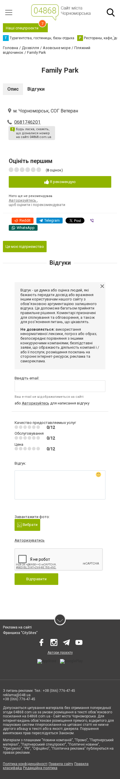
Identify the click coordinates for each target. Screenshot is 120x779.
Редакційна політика (40, 768)
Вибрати (30, 524)
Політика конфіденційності (25, 764)
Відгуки (36, 89)
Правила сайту (61, 764)
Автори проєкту (60, 653)
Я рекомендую (62, 182)
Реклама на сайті (17, 627)
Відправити (36, 579)
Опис (13, 89)
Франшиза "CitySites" (20, 633)
